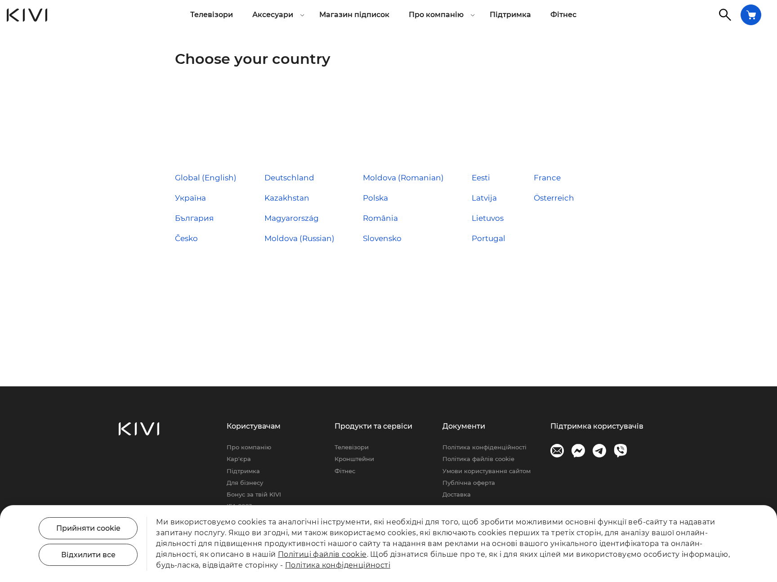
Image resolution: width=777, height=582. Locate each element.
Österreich (554, 197)
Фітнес (563, 14)
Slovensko (382, 238)
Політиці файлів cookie (322, 554)
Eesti (481, 177)
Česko (186, 238)
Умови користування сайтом (486, 471)
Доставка (456, 494)
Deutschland (289, 177)
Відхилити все (88, 555)
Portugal (488, 238)
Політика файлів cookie (478, 459)
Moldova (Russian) (299, 238)
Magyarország (291, 218)
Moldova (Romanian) (403, 177)
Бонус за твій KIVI (254, 494)
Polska (375, 197)
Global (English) (206, 177)
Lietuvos (488, 218)
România (380, 218)
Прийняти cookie (88, 528)
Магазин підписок (354, 14)
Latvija (484, 197)
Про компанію (249, 447)
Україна (190, 197)
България (194, 218)
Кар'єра (239, 459)
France (547, 177)
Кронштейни (354, 459)
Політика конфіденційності (484, 447)
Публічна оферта (468, 482)
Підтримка (510, 14)
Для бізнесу (245, 482)
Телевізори (211, 14)
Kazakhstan (286, 197)
